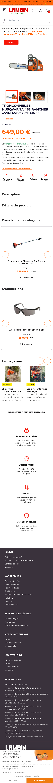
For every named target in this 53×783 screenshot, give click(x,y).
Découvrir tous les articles (26, 412)
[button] (5, 254)
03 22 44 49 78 (11, 697)
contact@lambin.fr (35, 737)
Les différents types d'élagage (36, 390)
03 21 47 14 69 (19, 709)
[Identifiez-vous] (40, 11)
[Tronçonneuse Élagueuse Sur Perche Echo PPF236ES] (26, 241)
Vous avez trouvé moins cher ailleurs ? (17, 169)
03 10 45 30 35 (17, 733)
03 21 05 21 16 (22, 715)
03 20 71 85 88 (11, 727)
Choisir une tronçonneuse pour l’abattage (12, 390)
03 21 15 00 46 (19, 703)
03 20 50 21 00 (20, 684)
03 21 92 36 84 (19, 721)
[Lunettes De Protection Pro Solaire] (26, 308)
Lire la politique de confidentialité (13, 772)
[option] (26, 254)
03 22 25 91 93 (19, 691)
